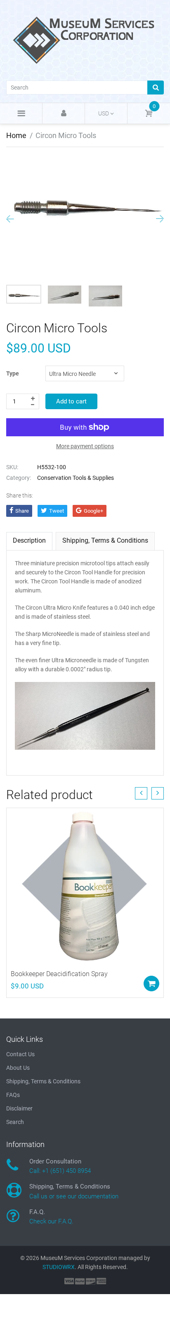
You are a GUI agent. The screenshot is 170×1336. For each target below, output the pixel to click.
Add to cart (71, 401)
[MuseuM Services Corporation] (85, 39)
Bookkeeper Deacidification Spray (59, 974)
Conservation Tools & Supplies (75, 478)
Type (12, 373)
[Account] (63, 113)
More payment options (85, 446)
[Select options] (151, 983)
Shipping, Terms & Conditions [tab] (105, 540)
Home (16, 135)
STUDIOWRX (58, 1267)
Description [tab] (29, 540)
